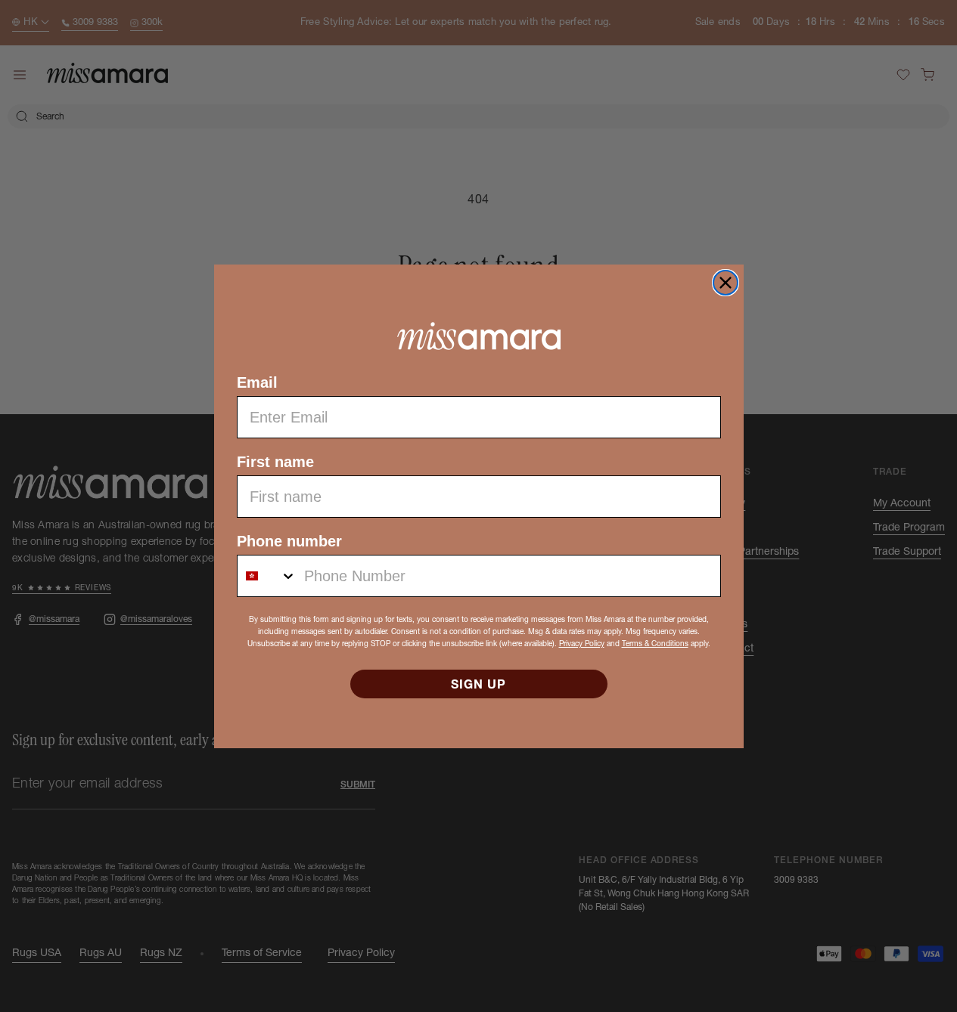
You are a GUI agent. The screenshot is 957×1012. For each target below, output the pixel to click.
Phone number (289, 541)
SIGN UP (478, 684)
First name (275, 461)
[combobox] (267, 576)
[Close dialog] (725, 283)
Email (257, 382)
